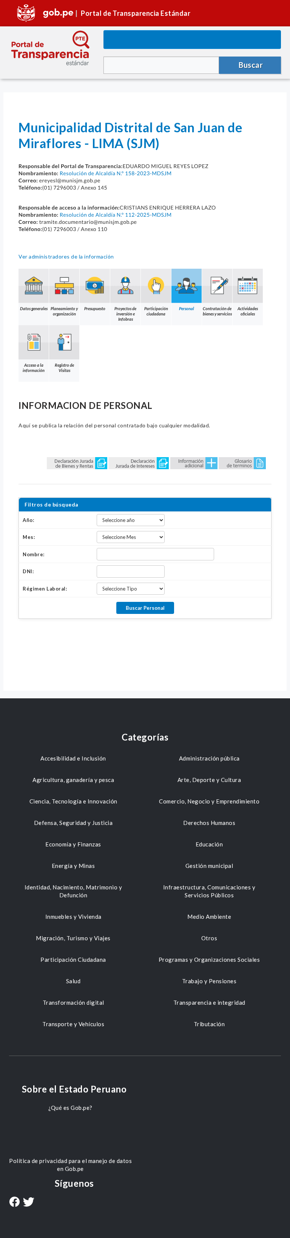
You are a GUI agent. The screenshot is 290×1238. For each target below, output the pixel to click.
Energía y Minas (73, 865)
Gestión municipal (209, 865)
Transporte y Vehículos (73, 1024)
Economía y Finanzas (73, 844)
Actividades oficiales (248, 311)
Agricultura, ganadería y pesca (73, 779)
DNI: (28, 571)
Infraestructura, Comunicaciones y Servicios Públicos (209, 891)
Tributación (209, 1024)
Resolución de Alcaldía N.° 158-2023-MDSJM (116, 173)
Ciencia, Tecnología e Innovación (73, 801)
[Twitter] (28, 1202)
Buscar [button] (251, 64)
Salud (73, 981)
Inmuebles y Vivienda (73, 916)
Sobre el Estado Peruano (74, 1088)
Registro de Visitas (64, 368)
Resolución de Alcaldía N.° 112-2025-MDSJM (116, 214)
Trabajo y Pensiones (209, 981)
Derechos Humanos (209, 822)
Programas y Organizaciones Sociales (209, 959)
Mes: (29, 537)
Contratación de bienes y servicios (217, 311)
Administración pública (209, 758)
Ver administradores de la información (66, 256)
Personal (186, 308)
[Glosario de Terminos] (242, 462)
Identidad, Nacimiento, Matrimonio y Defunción (73, 891)
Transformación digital (73, 1002)
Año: (28, 520)
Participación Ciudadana (73, 959)
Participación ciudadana (156, 311)
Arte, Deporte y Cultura (209, 779)
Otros (209, 938)
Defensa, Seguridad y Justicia (73, 822)
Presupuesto (94, 308)
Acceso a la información (34, 368)
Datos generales (34, 308)
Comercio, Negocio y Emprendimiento (209, 801)
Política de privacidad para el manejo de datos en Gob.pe (70, 1164)
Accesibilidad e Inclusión (73, 758)
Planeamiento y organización (64, 311)
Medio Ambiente (209, 916)
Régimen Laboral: (45, 589)
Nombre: (34, 554)
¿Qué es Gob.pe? (70, 1107)
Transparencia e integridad (209, 1002)
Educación (209, 844)
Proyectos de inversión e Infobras (125, 313)
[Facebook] (14, 1203)
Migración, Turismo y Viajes (73, 938)
